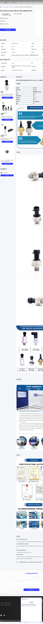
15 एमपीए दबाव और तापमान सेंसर (23, 562)
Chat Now (7, 29)
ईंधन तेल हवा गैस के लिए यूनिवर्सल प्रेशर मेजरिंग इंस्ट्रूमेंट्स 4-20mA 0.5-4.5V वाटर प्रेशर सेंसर (7, 95)
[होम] (4, 2)
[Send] (40, 622)
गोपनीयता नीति (2, 620)
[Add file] (22, 622)
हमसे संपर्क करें (25, 2)
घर (10, 2)
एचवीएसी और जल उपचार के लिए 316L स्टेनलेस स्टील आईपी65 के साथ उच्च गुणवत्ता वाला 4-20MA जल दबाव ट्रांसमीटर (7, 117)
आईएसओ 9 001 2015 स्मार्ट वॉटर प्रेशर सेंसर (35, 562)
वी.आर (36, 2)
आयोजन (31, 2)
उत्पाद (14, 2)
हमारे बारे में (19, 2)
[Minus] (40, 599)
